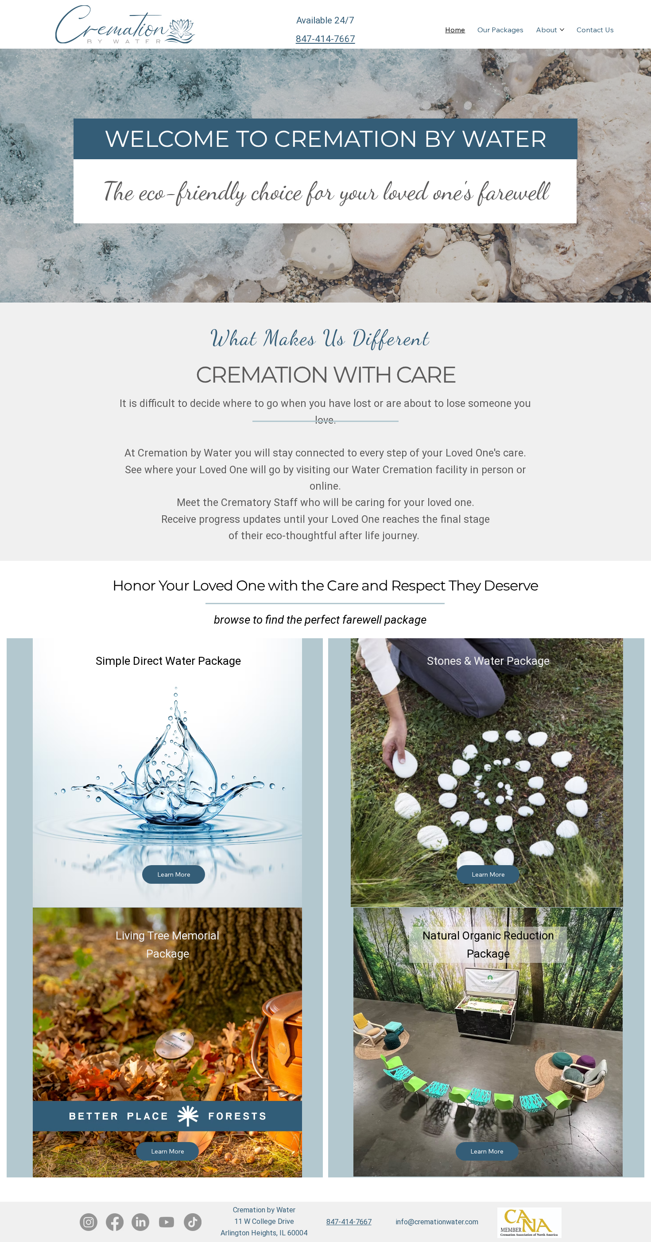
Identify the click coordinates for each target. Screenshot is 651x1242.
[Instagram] (88, 1222)
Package (488, 953)
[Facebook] (115, 1222)
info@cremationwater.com (436, 1222)
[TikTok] (193, 1222)
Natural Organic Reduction (488, 935)
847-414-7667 (325, 39)
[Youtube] (166, 1222)
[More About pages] (562, 29)
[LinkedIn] (140, 1222)
